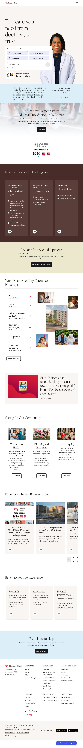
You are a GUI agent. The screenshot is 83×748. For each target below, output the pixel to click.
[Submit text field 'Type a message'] (47, 64)
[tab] (19, 296)
